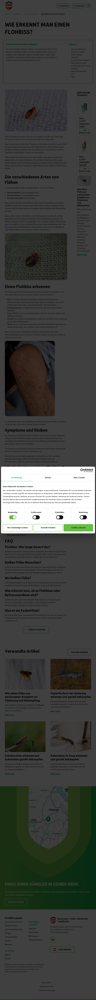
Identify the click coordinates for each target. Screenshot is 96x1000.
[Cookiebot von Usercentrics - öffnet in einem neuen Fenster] (82, 470)
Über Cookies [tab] (79, 478)
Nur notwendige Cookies (17, 528)
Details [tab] (48, 478)
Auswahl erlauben (48, 528)
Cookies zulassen (78, 528)
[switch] (36, 517)
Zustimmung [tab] (16, 478)
